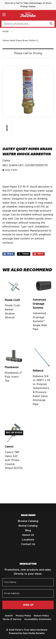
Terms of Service (11, 619)
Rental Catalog (28, 526)
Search (9, 616)
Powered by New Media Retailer (27, 633)
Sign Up (28, 605)
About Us (28, 535)
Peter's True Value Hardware (31, 630)
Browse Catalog (28, 521)
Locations (28, 539)
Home (5, 32)
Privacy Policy (23, 616)
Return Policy (41, 616)
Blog (28, 530)
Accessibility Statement (37, 619)
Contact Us (28, 544)
